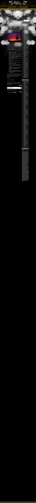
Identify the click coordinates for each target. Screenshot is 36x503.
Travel (25, 69)
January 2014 (25, 140)
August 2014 (25, 134)
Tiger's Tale (25, 66)
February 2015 (26, 129)
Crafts (25, 32)
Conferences (26, 30)
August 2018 (25, 96)
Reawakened (25, 52)
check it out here (17, 48)
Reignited (25, 55)
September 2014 (26, 133)
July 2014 (25, 135)
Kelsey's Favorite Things (26, 41)
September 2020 (26, 82)
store (25, 57)
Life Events (25, 43)
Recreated (25, 54)
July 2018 (25, 97)
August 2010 (25, 143)
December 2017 (26, 102)
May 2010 (25, 145)
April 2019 (25, 90)
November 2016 (26, 112)
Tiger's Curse (26, 62)
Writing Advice (26, 74)
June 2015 (25, 126)
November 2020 (26, 81)
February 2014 (26, 139)
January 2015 (25, 130)
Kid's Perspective (26, 42)
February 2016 (26, 119)
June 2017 (25, 106)
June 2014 (25, 136)
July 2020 (25, 83)
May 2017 (25, 107)
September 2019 (26, 88)
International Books (26, 40)
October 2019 (26, 87)
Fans (24, 35)
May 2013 (25, 141)
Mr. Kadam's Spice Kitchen (26, 48)
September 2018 (26, 95)
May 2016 (25, 117)
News (24, 50)
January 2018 (25, 101)
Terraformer (26, 58)
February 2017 (26, 109)
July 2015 (25, 125)
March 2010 (25, 146)
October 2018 (26, 94)
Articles (25, 26)
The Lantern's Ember (26, 60)
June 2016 (25, 116)
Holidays (25, 38)
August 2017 (25, 104)
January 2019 (25, 92)
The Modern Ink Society (26, 61)
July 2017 (25, 105)
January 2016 (25, 120)
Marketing (25, 44)
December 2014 (26, 131)
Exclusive (25, 34)
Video (24, 73)
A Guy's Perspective (25, 25)
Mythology (25, 49)
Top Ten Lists (26, 68)
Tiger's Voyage (26, 67)
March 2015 (25, 128)
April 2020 (25, 85)
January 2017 (25, 110)
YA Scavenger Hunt (26, 77)
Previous (6, 44)
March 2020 (25, 86)
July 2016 (25, 115)
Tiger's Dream (26, 64)
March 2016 (25, 118)
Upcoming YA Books (25, 71)
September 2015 (26, 123)
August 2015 (25, 124)
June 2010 (25, 144)
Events (14, 80)
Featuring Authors (25, 36)
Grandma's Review (26, 37)
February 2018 (26, 100)
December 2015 (26, 121)
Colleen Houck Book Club (26, 29)
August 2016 (25, 114)
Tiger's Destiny (26, 63)
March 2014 (25, 138)
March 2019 (25, 91)
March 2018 (25, 99)
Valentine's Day (26, 72)
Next (30, 44)
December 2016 (26, 111)
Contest (25, 31)
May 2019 (25, 89)
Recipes (25, 53)
